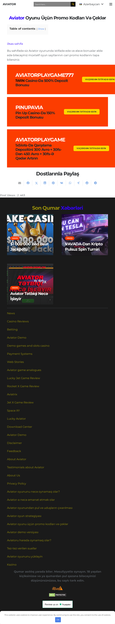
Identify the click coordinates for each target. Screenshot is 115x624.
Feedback (14, 451)
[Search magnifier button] (73, 4)
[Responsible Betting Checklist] (57, 588)
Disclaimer (14, 443)
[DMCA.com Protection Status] (57, 595)
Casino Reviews (18, 321)
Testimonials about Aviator (25, 467)
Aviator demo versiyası (22, 532)
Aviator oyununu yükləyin (25, 556)
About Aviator (16, 459)
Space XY (13, 410)
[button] (91, 4)
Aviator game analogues (24, 370)
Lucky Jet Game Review (23, 378)
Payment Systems (19, 353)
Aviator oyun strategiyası (24, 516)
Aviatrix (12, 394)
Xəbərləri (72, 208)
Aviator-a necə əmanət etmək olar (31, 499)
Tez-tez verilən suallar (22, 548)
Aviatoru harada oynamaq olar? (29, 540)
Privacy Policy (16, 483)
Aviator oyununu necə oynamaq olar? (33, 491)
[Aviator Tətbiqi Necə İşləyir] (30, 284)
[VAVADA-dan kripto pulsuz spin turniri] (85, 234)
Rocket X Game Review (23, 386)
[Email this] (19, 183)
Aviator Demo (16, 337)
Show (41, 29)
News (11, 313)
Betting (12, 329)
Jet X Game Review (20, 402)
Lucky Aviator (16, 418)
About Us (13, 475)
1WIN (20, 80)
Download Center (19, 426)
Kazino (12, 564)
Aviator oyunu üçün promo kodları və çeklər (37, 524)
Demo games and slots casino (28, 345)
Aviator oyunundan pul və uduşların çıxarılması (40, 508)
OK (58, 620)
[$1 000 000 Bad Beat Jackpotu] (30, 234)
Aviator (16, 18)
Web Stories (15, 362)
